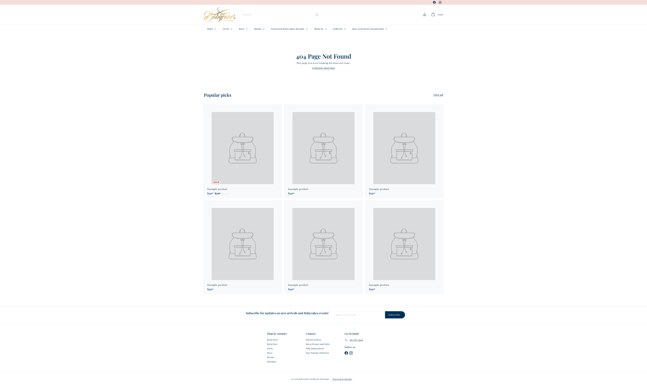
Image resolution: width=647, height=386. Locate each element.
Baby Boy (272, 344)
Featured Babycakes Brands (288, 28)
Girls (226, 28)
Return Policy (313, 339)
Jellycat (338, 28)
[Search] (317, 14)
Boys (242, 28)
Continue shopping (323, 68)
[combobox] (281, 14)
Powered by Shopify (342, 379)
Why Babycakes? (315, 348)
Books (258, 28)
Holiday (271, 361)
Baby (210, 28)
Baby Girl (272, 339)
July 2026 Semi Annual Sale (368, 28)
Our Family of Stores (317, 352)
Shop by (319, 28)
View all (438, 95)
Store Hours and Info (318, 344)
